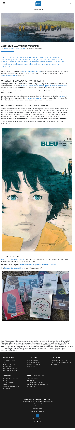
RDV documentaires (8, 382)
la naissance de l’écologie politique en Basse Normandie (38, 265)
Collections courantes (33, 360)
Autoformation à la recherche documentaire (11, 387)
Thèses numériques (32, 378)
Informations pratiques (9, 360)
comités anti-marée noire (34, 98)
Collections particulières (33, 362)
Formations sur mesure (9, 380)
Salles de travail (7, 366)
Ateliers (5, 384)
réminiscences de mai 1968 (31, 71)
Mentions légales (37, 408)
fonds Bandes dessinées (9, 75)
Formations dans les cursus (10, 378)
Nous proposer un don (33, 366)
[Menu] (3, 3)
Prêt (4, 362)
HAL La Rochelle (31, 386)
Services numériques (9, 364)
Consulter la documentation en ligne (61, 362)
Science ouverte (31, 380)
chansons (62, 96)
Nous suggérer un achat (33, 364)
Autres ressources (56, 364)
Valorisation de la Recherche (35, 382)
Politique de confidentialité (37, 411)
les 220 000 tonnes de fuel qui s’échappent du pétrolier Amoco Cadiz (43, 86)
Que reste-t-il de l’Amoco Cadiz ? (12, 259)
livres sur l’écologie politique (13, 268)
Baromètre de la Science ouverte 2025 (37, 384)
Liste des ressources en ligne (59, 360)
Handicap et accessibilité (10, 368)
